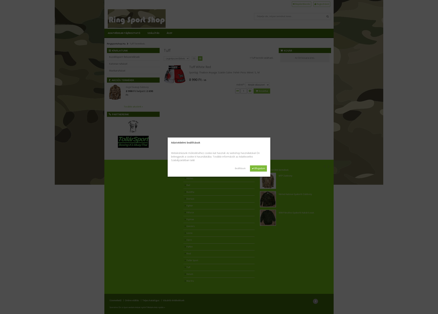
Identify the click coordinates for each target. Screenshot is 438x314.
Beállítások (240, 168)
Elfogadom (259, 168)
